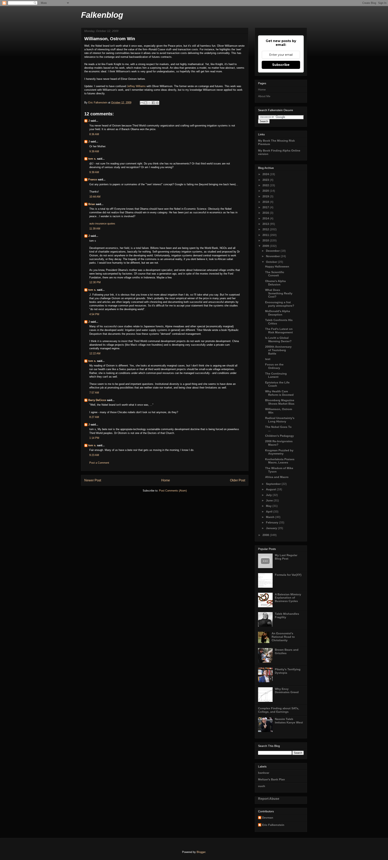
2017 (266, 207)
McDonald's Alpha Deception (277, 312)
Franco (92, 179)
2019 (266, 196)
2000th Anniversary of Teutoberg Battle (278, 350)
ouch (261, 786)
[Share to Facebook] (153, 103)
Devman (267, 817)
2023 (266, 179)
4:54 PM (94, 314)
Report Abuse (268, 798)
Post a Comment (99, 462)
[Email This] (142, 103)
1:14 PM (94, 437)
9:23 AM (94, 455)
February (272, 522)
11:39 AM (94, 228)
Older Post (237, 480)
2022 (266, 185)
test (267, 359)
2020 (266, 190)
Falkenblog (102, 15)
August (271, 489)
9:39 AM (94, 151)
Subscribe (281, 65)
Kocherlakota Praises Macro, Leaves (279, 461)
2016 (266, 212)
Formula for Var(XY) (288, 574)
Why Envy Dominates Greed (287, 690)
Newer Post (92, 480)
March (270, 517)
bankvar (263, 772)
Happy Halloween (277, 266)
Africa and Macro (277, 477)
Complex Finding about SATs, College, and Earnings (278, 710)
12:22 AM (94, 353)
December (273, 250)
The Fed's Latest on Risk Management (279, 330)
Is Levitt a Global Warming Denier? (278, 339)
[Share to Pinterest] (157, 103)
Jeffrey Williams (136, 86)
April (269, 511)
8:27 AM (94, 417)
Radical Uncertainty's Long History (279, 419)
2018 (266, 201)
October (272, 261)
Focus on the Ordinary (274, 366)
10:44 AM (94, 196)
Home (165, 480)
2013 (266, 223)
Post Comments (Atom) (173, 490)
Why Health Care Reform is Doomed (279, 393)
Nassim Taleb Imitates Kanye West (289, 720)
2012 (266, 229)
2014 (266, 218)
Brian (91, 204)
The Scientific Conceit (274, 274)
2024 (266, 174)
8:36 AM (94, 134)
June (270, 500)
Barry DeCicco (97, 400)
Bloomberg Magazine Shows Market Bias (279, 402)
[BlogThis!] (146, 103)
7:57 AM (94, 392)
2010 (266, 240)
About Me (264, 96)
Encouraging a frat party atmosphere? (279, 304)
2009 (266, 245)
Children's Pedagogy (279, 435)
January (272, 528)
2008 (266, 535)
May (269, 505)
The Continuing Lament (276, 375)
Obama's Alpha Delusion (275, 282)
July (269, 495)
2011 (266, 235)
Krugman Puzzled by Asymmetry (279, 452)
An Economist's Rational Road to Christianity (283, 637)
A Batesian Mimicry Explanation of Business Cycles (288, 598)
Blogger (201, 852)
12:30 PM (95, 282)
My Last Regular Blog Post (286, 557)
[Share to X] (150, 103)
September (274, 483)
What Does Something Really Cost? (278, 293)
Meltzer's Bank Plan (271, 779)
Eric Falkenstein (273, 824)
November (273, 256)
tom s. (92, 158)
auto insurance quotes (102, 223)
